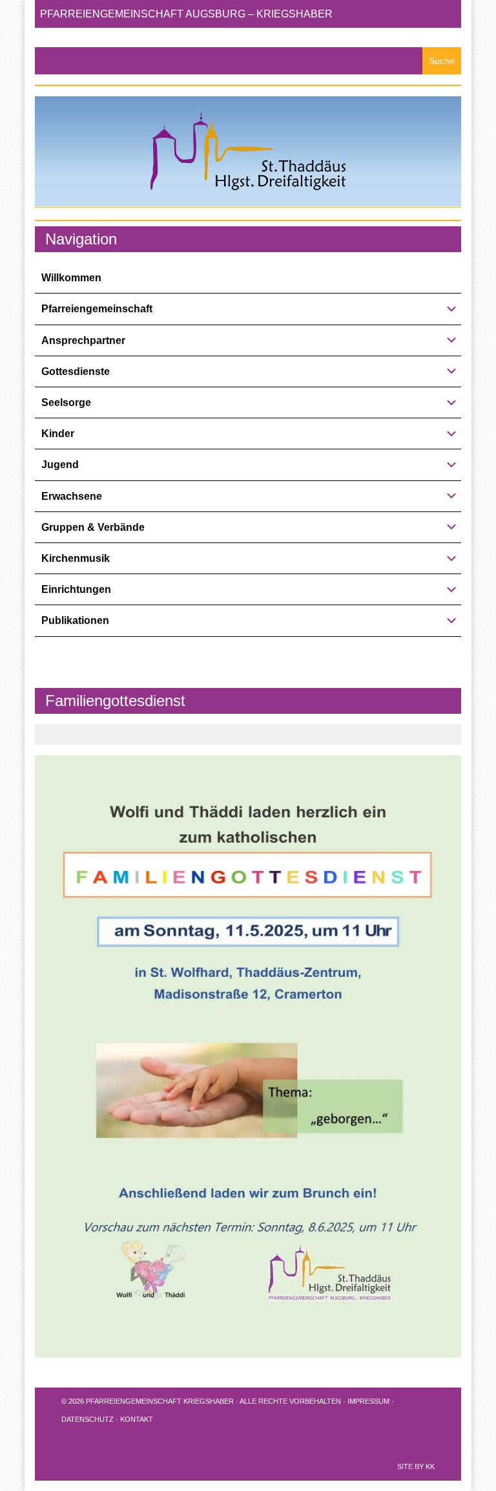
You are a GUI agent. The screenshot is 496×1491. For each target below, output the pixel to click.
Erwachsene (71, 496)
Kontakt (136, 1419)
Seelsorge (66, 402)
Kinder (57, 433)
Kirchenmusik (75, 558)
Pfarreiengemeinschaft (96, 308)
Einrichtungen (76, 589)
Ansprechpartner (83, 340)
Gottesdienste (75, 371)
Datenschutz (87, 1419)
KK (430, 1466)
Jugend (60, 464)
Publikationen (75, 620)
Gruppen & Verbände (93, 527)
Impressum (368, 1401)
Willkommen (71, 277)
